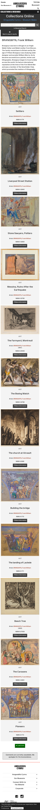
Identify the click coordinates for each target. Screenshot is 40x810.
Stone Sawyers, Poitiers (20, 233)
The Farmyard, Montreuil (20, 340)
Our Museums (5, 5)
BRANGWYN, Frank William (22, 116)
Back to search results (10, 34)
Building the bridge (20, 508)
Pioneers (20, 726)
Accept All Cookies (17, 808)
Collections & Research (11, 12)
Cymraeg (36, 2)
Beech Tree (20, 621)
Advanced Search (20, 28)
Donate (3, 2)
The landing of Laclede (20, 562)
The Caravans (20, 671)
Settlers (20, 111)
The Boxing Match (20, 393)
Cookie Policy (8, 806)
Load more (20, 745)
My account (35, 5)
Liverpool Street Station (20, 181)
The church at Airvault (20, 453)
